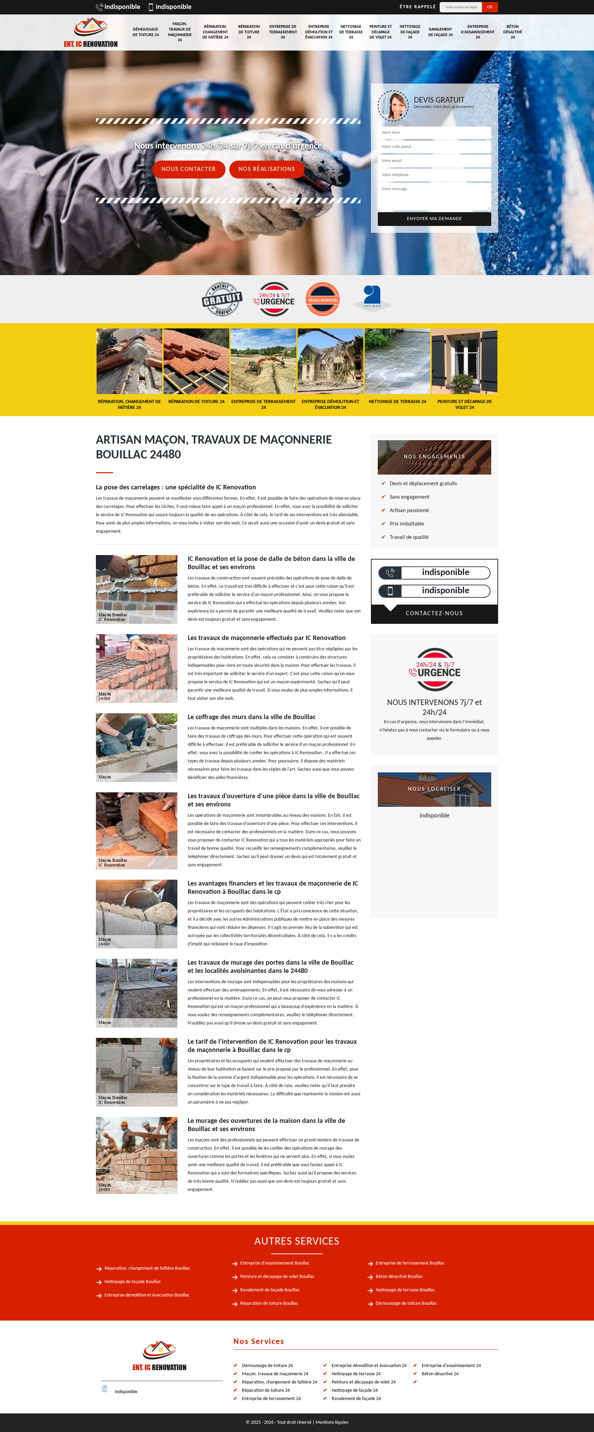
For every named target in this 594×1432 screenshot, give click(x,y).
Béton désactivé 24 (512, 32)
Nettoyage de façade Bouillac (132, 1281)
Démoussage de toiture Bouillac (406, 1303)
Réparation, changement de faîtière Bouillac (147, 1268)
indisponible (122, 7)
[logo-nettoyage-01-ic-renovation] (159, 1358)
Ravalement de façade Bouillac (270, 1290)
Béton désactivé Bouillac (399, 1276)
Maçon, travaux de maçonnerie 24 (180, 32)
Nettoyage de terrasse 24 (351, 32)
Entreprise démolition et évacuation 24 (319, 32)
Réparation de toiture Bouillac (269, 1303)
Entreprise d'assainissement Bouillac (275, 1263)
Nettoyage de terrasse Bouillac (405, 1290)
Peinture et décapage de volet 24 (381, 32)
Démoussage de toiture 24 (146, 32)
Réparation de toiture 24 (249, 32)
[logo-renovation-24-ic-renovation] (91, 32)
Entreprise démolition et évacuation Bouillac (147, 1295)
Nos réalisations (267, 169)
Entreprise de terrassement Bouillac (410, 1263)
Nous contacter (189, 169)
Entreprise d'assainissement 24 (478, 32)
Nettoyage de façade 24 (410, 32)
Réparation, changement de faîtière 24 (215, 32)
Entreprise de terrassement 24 (283, 32)
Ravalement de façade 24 (440, 32)
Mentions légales (332, 1422)
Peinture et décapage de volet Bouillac (277, 1276)
